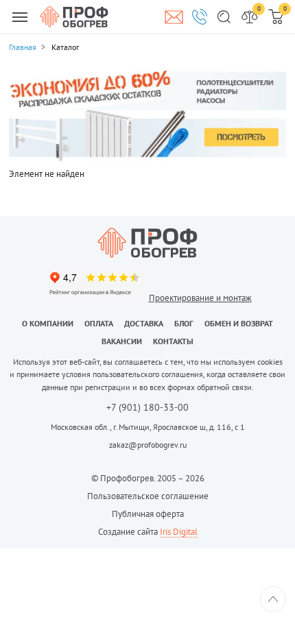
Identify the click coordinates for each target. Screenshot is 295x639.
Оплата (98, 323)
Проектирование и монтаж (200, 298)
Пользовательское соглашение (148, 496)
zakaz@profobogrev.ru (148, 444)
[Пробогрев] (147, 243)
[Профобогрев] (74, 16)
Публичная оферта (148, 514)
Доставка (143, 323)
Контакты (173, 341)
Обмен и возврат (238, 323)
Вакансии (122, 341)
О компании (47, 323)
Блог (183, 323)
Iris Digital (179, 532)
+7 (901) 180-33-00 (147, 408)
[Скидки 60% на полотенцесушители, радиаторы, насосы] (147, 115)
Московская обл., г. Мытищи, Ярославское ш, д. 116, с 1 (148, 427)
